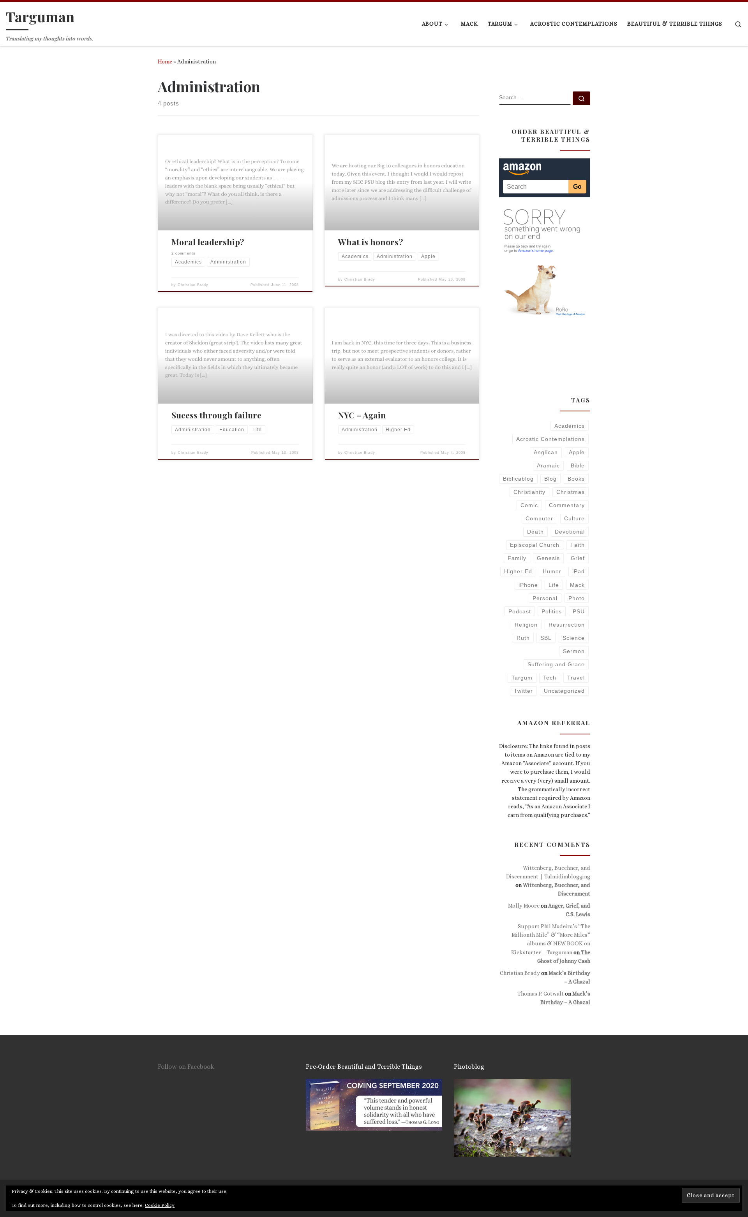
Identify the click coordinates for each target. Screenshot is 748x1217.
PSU (579, 611)
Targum (522, 677)
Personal (545, 598)
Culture (574, 518)
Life (554, 585)
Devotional (570, 532)
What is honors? (370, 241)
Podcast (519, 611)
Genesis (548, 558)
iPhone (528, 585)
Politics (552, 611)
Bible (578, 465)
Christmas (570, 492)
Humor (552, 571)
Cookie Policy (160, 1205)
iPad (578, 571)
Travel (576, 677)
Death (535, 532)
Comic (529, 505)
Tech (549, 677)
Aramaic (548, 465)
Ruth (523, 638)
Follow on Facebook (186, 1066)
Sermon (574, 651)
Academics (569, 426)
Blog (550, 479)
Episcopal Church (534, 545)
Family (517, 558)
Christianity (529, 492)
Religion (526, 625)
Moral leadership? (207, 241)
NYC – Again (362, 414)
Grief (578, 558)
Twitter (523, 691)
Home (165, 61)
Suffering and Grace (556, 664)
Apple (577, 452)
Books (576, 479)
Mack (577, 585)
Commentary (567, 505)
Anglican (546, 452)
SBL (546, 638)
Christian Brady (193, 285)
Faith (577, 545)
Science (574, 638)
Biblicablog (518, 479)
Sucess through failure (216, 414)
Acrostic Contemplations (550, 439)
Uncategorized (564, 691)
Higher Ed (518, 571)
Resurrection (567, 625)
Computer (539, 518)
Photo (576, 598)
